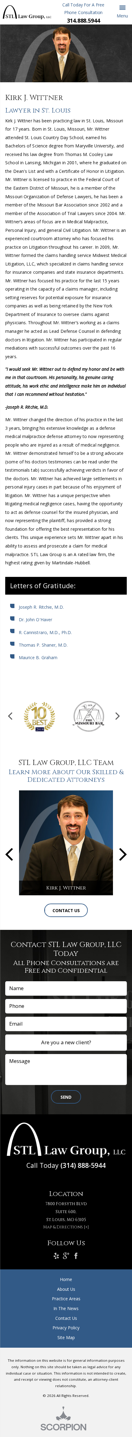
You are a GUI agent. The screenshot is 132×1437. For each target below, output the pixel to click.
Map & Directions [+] (66, 1227)
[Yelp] (56, 1256)
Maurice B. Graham (39, 657)
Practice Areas (66, 1298)
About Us (66, 1289)
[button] (122, 12)
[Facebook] (76, 1256)
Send (66, 1097)
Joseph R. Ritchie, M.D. (41, 607)
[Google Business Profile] (66, 1256)
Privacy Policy (66, 1328)
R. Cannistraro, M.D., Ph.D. (45, 632)
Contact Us (66, 910)
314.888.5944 (83, 20)
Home (66, 1279)
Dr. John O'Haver (35, 619)
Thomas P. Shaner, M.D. (43, 645)
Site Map (66, 1337)
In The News (66, 1308)
